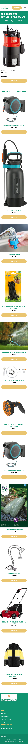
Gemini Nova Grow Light (14, 574)
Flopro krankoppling (14, 254)
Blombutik (17, 7)
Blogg (3, 722)
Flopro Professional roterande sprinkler (14, 352)
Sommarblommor (6, 719)
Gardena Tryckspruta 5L (14, 210)
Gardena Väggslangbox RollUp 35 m (14, 470)
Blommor (4, 713)
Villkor (19, 739)
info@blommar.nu (22, 2)
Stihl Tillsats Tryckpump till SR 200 (14, 380)
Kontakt (14, 739)
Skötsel (9, 70)
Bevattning (14, 70)
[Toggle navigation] (25, 7)
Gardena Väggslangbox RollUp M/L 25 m (14, 125)
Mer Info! (14, 80)
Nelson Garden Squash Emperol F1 (14, 529)
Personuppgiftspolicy (10, 741)
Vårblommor (5, 716)
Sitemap (20, 741)
